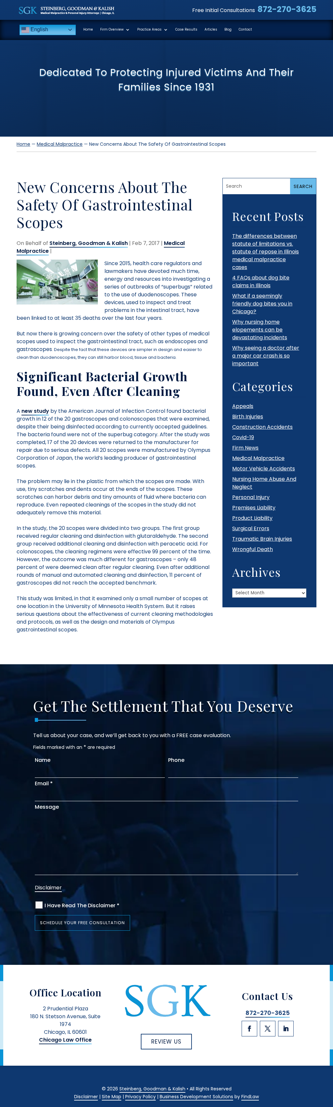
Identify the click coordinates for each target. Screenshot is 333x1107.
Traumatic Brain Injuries (262, 539)
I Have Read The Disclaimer (82, 905)
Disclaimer (48, 887)
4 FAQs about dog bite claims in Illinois (260, 281)
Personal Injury (251, 497)
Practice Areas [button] (149, 30)
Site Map (111, 1096)
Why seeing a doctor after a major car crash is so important (265, 355)
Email (44, 783)
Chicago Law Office (65, 1040)
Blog (228, 30)
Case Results (186, 30)
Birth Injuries (247, 416)
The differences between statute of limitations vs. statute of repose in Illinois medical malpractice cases (265, 251)
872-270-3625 (287, 9)
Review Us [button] (166, 1042)
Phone (176, 760)
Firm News (245, 448)
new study (35, 411)
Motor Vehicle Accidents (263, 468)
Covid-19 (243, 437)
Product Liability (252, 518)
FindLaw (250, 1096)
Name (42, 760)
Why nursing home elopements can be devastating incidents (259, 329)
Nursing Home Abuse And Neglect (264, 483)
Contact (245, 30)
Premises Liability (253, 507)
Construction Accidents (262, 427)
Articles (211, 30)
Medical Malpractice (258, 458)
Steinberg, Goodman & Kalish (88, 243)
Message (47, 807)
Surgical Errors (250, 528)
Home (88, 30)
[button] (325, 1058)
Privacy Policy (140, 1096)
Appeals (242, 406)
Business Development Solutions (196, 1096)
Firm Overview (112, 30)
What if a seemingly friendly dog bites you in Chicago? (262, 303)
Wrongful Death (252, 549)
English (38, 29)
